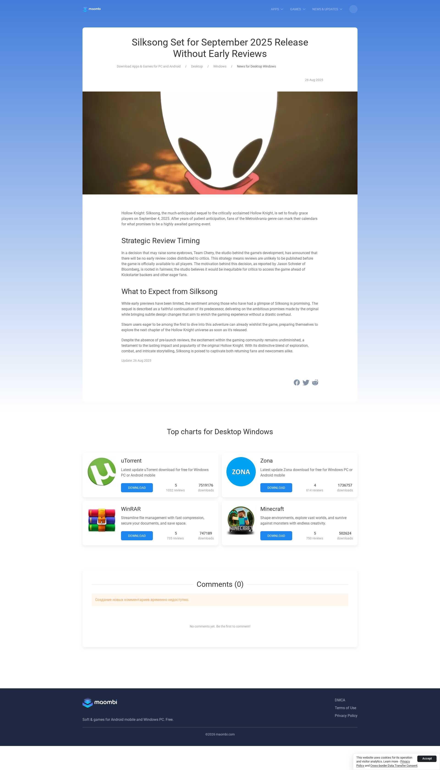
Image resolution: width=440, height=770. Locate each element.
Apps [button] (275, 9)
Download (137, 488)
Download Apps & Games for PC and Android (149, 66)
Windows (219, 66)
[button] (353, 9)
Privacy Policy (346, 715)
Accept (427, 758)
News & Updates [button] (325, 9)
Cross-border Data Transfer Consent (393, 765)
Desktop (197, 66)
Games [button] (295, 9)
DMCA (340, 700)
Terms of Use (345, 708)
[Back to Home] (91, 9)
